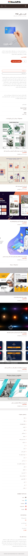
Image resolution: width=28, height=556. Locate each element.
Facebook (23, 503)
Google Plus (22, 506)
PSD (20, 16)
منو (24, 485)
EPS (24, 418)
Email (23, 497)
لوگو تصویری (23, 479)
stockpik (24, 109)
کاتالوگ (24, 470)
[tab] (14, 71)
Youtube (23, 509)
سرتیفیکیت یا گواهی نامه (21, 463)
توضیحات (23, 70)
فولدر (24, 467)
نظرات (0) (23, 73)
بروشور (24, 436)
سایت (24, 457)
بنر (24, 445)
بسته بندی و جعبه (22, 439)
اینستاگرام (23, 433)
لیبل (24, 482)
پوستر (24, 448)
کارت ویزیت (23, 473)
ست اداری (23, 460)
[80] (14, 33)
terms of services (21, 553)
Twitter (23, 500)
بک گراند (23, 442)
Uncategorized (22, 424)
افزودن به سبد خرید (16, 61)
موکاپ (24, 488)
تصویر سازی (23, 451)
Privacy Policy (15, 553)
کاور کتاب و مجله (22, 476)
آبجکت (23, 114)
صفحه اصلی (24, 16)
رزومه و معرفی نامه (22, 454)
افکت (24, 430)
